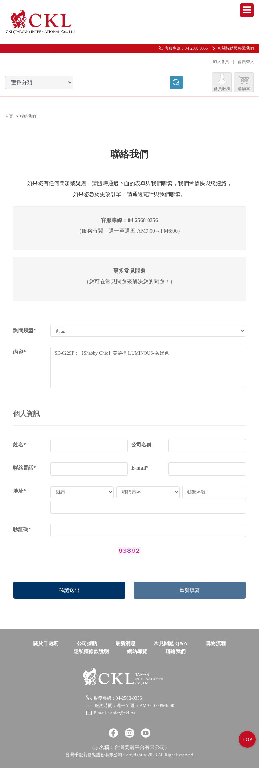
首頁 (9, 116)
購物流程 (216, 643)
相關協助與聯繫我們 (236, 48)
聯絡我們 (176, 651)
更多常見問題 (129, 271)
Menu (247, 10)
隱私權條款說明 (91, 651)
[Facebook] (113, 733)
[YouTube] (145, 733)
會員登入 (246, 61)
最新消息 (125, 643)
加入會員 (221, 61)
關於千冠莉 (46, 643)
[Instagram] (129, 733)
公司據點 (87, 643)
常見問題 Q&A (171, 643)
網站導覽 (137, 651)
